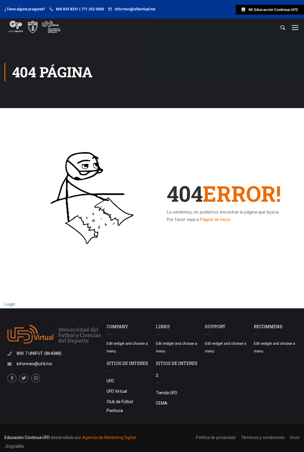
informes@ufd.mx (34, 363)
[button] (270, 10)
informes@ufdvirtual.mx (135, 9)
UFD (110, 381)
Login (9, 304)
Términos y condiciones (263, 437)
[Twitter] (23, 378)
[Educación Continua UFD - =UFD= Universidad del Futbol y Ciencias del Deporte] (34, 27)
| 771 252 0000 (91, 9)
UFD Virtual (117, 391)
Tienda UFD (166, 392)
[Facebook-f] (11, 378)
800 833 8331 (67, 9)
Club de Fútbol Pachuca (120, 406)
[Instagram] (35, 378)
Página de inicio (215, 219)
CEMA (161, 403)
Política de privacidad (215, 437)
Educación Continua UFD (27, 437)
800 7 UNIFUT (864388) (39, 353)
